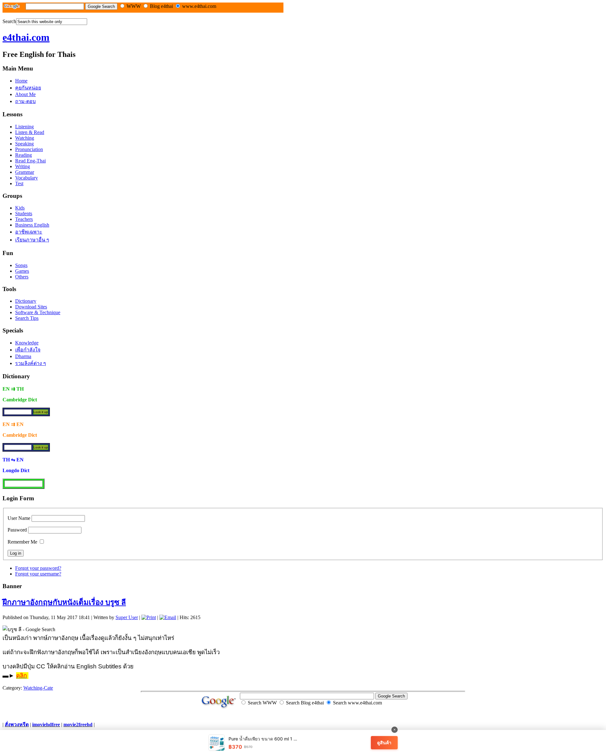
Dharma (23, 356)
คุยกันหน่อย (28, 87)
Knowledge (27, 342)
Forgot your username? (38, 573)
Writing (22, 166)
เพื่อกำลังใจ (27, 349)
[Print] (148, 617)
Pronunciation (29, 149)
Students (23, 213)
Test (19, 183)
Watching (24, 138)
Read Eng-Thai (30, 160)
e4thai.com (26, 37)
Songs (21, 265)
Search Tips (27, 318)
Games (22, 271)
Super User (127, 617)
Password (17, 530)
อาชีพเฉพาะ (28, 231)
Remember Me (22, 542)
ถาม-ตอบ (25, 101)
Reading (23, 155)
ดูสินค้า (384, 742)
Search (9, 21)
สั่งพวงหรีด (17, 724)
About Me (25, 94)
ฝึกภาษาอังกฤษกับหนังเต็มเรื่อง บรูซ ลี (64, 602)
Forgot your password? (38, 568)
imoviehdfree (46, 724)
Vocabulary (26, 177)
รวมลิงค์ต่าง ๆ (30, 363)
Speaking (24, 143)
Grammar (24, 172)
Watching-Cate (38, 688)
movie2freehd (77, 724)
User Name (19, 518)
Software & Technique (37, 312)
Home (21, 80)
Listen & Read (29, 132)
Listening (24, 126)
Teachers (24, 219)
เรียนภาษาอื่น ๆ (32, 239)
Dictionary (25, 301)
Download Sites (31, 306)
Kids (20, 207)
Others (21, 276)
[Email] (167, 617)
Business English (32, 225)
